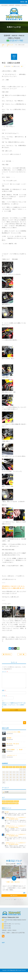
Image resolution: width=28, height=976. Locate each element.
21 (17, 777)
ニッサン (16, 801)
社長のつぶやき (16, 66)
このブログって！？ (12, 755)
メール (4, 695)
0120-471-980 (7, 923)
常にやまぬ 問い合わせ (14, 743)
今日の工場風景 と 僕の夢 (14, 749)
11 (7, 774)
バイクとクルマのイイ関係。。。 (15, 732)
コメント (5, 671)
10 (3, 774)
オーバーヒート (10, 801)
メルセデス (12, 803)
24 (3, 779)
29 (20, 779)
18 (7, 777)
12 (10, 774)
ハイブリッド (5, 803)
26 (10, 779)
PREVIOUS (8, 654)
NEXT (20, 654)
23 (24, 777)
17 (3, 777)
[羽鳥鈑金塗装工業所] (14, 14)
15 (20, 774)
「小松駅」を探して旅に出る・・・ (14, 882)
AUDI (4, 801)
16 (24, 774)
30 (24, 779)
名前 (4, 690)
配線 (17, 803)
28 (17, 779)
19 (10, 777)
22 (20, 777)
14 (17, 774)
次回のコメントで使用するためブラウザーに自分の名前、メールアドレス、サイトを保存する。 (13, 704)
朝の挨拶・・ (10, 737)
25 (7, 779)
